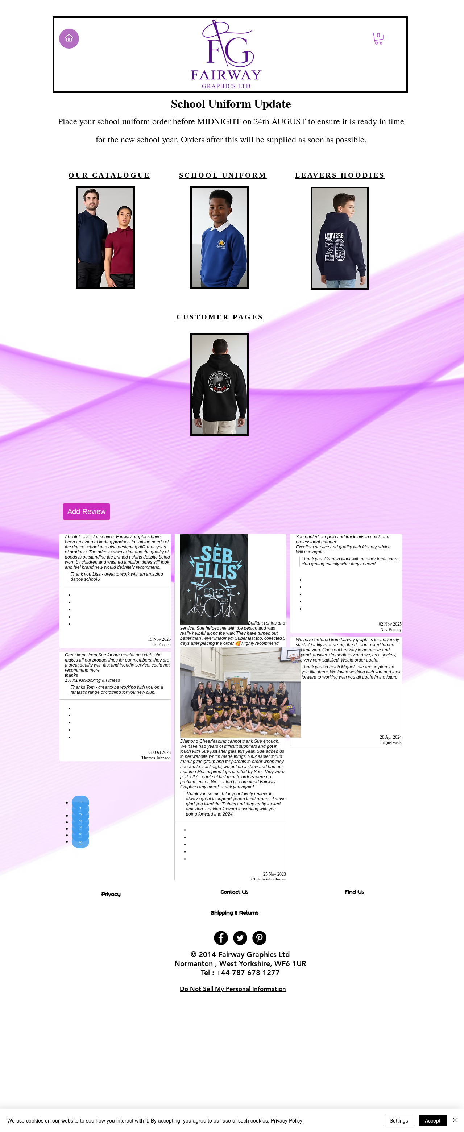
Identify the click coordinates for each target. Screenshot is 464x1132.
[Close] (455, 1120)
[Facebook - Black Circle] (221, 938)
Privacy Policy (286, 1120)
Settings (399, 1120)
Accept (432, 1120)
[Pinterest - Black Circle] (259, 938)
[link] (379, 39)
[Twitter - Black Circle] (240, 938)
